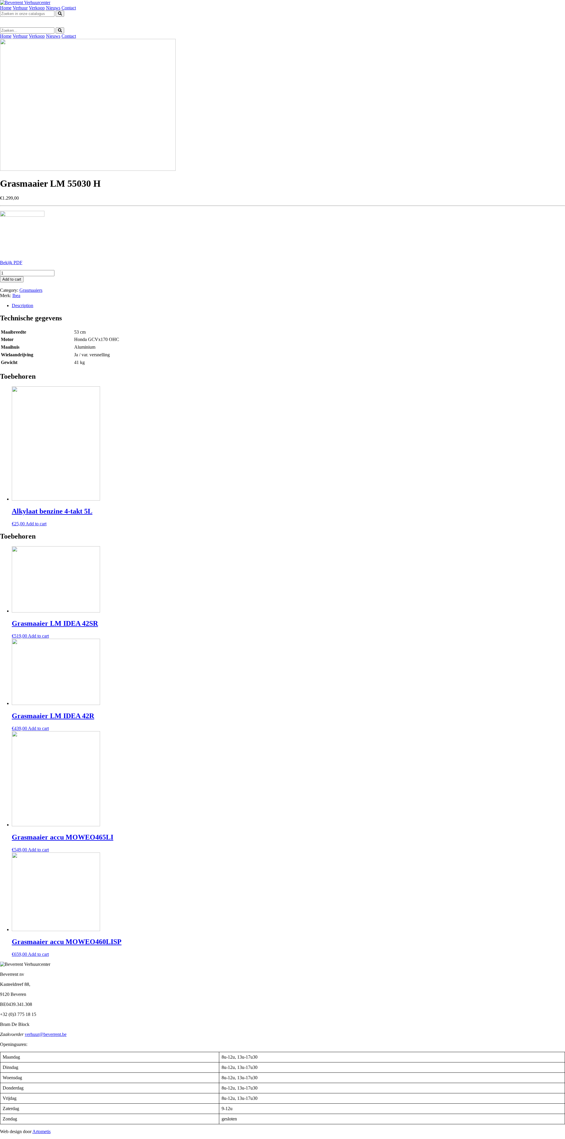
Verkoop (37, 7)
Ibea (16, 295)
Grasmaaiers (30, 290)
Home (5, 7)
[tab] (288, 305)
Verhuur (20, 7)
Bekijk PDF (11, 262)
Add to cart (11, 279)
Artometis (41, 1131)
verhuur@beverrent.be (46, 1034)
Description (22, 305)
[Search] (60, 14)
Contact (69, 7)
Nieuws (53, 7)
